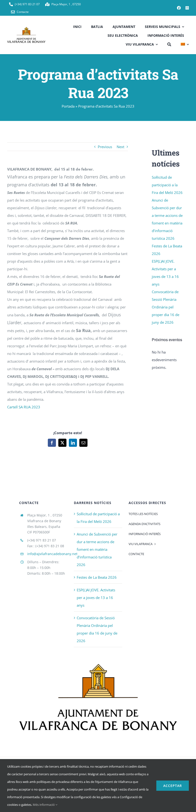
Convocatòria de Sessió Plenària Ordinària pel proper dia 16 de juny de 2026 (165, 307)
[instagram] (187, 8)
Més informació (44, 804)
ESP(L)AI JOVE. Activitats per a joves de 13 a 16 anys (96, 598)
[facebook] (179, 8)
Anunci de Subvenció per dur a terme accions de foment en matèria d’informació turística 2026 (97, 549)
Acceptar (172, 785)
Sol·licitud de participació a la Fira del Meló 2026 (167, 185)
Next (120, 146)
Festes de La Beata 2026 (97, 577)
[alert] (168, 359)
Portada (68, 106)
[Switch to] (185, 43)
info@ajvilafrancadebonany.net (52, 554)
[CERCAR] (169, 43)
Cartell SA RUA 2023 (23, 407)
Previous (105, 146)
